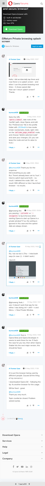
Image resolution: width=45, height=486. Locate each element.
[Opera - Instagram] (31, 466)
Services (7, 441)
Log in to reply (37, 46)
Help (4, 446)
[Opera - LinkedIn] (27, 466)
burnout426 (13, 112)
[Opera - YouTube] (22, 466)
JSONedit (22, 127)
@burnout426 (14, 168)
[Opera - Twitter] (17, 466)
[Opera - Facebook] (13, 466)
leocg (20, 419)
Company (7, 458)
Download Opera (15, 29)
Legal (5, 452)
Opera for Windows (12, 46)
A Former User (14, 59)
